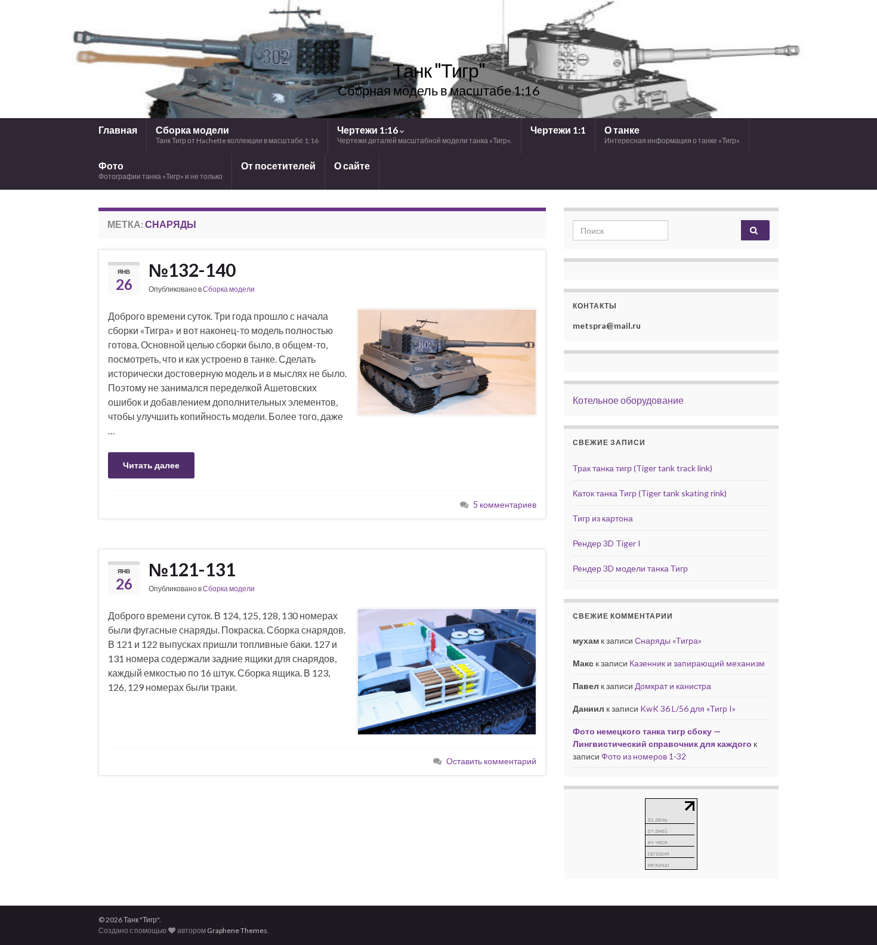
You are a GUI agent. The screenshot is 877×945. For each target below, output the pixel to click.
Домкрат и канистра (673, 686)
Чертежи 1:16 (424, 134)
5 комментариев (504, 504)
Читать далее (151, 465)
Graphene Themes (237, 930)
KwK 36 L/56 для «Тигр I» (688, 708)
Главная (117, 129)
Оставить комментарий (491, 761)
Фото (160, 170)
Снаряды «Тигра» (668, 640)
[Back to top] (850, 918)
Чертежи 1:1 (558, 129)
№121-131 (192, 569)
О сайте (352, 165)
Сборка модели (237, 134)
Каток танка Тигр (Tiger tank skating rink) (650, 493)
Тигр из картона (603, 518)
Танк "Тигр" (439, 70)
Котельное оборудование (628, 400)
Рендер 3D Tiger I (607, 543)
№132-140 (192, 269)
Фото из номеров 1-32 (643, 756)
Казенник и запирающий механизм (697, 663)
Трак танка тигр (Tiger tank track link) (642, 468)
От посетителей (278, 165)
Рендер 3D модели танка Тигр (630, 568)
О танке (672, 134)
